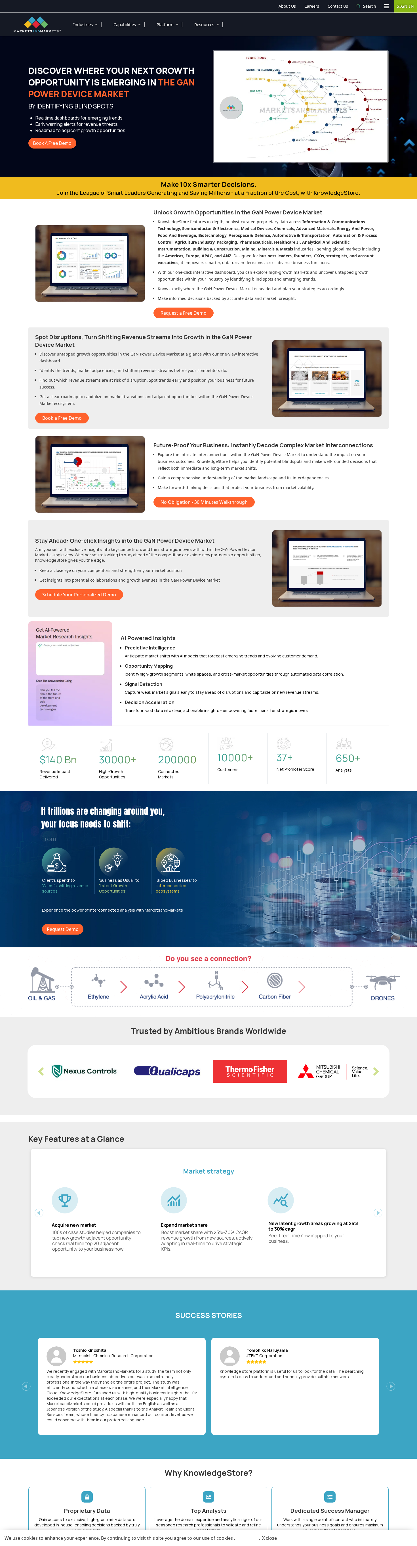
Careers (311, 6)
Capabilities (129, 24)
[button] (41, 1071)
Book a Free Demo (62, 418)
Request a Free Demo (184, 313)
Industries (88, 24)
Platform (170, 24)
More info (247, 1538)
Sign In (405, 6)
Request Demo (63, 929)
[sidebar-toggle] (386, 6)
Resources (209, 24)
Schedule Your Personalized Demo (79, 595)
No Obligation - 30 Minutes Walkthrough (204, 502)
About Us (287, 6)
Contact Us (338, 6)
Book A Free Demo (52, 143)
